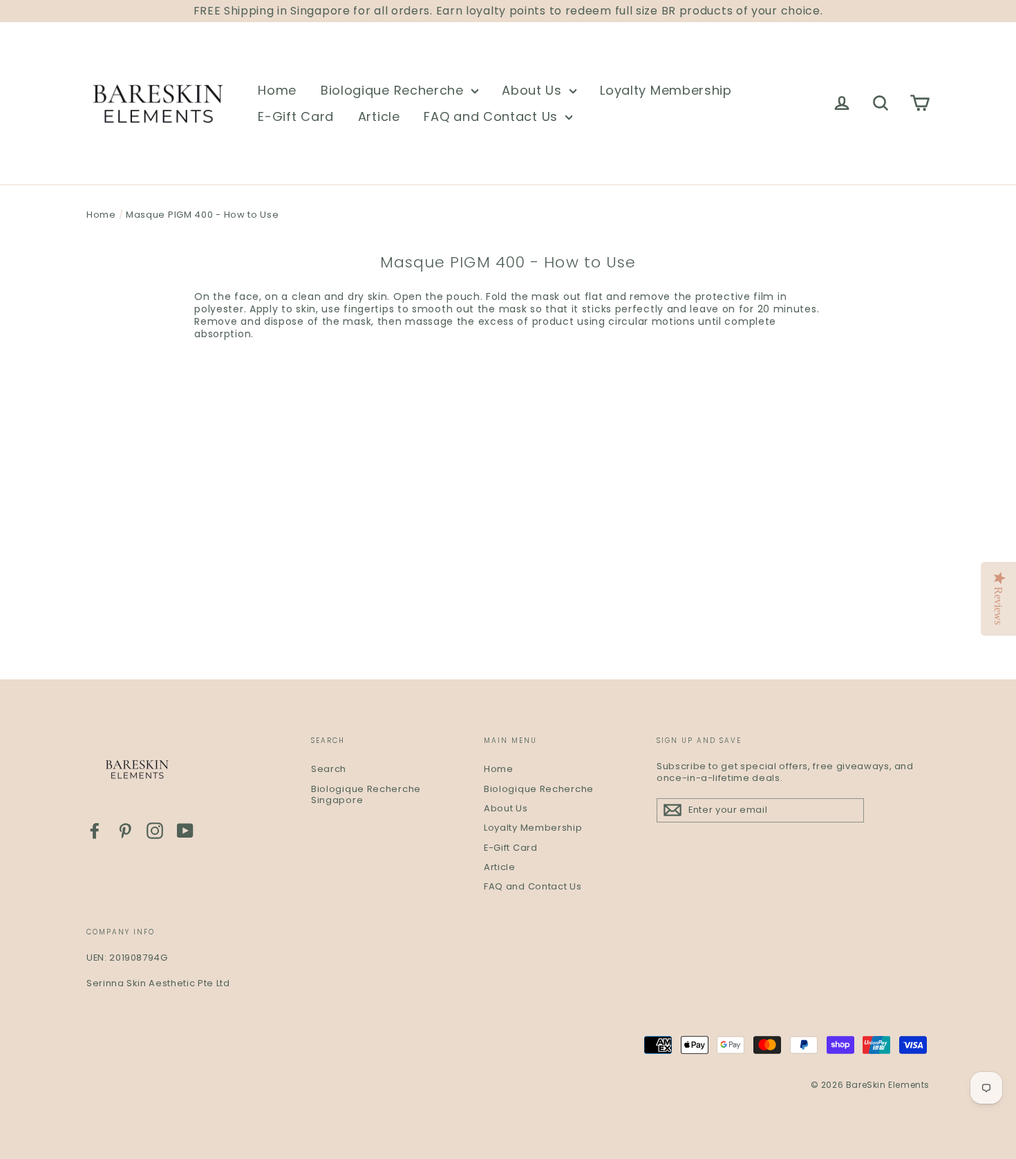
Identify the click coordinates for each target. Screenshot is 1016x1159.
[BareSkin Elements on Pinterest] (125, 830)
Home (277, 90)
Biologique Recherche (394, 90)
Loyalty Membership (666, 90)
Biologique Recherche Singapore (366, 794)
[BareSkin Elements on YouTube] (185, 830)
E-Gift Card (296, 116)
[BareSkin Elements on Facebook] (94, 830)
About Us (533, 90)
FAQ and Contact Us (492, 116)
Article (379, 116)
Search (328, 768)
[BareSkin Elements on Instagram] (155, 830)
